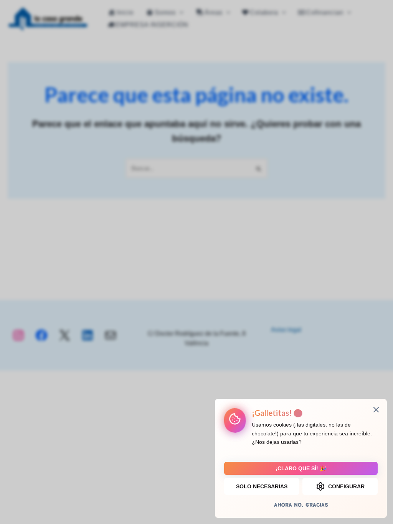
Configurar (346, 486)
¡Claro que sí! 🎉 (301, 468)
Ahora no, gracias (301, 504)
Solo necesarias (261, 486)
